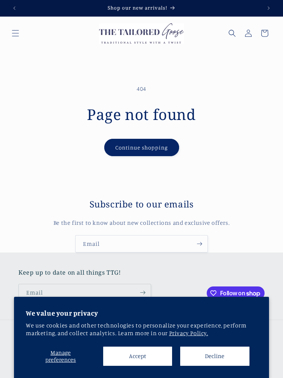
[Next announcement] (269, 8)
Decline (214, 356)
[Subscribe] (199, 243)
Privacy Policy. (188, 333)
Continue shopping (141, 147)
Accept (137, 356)
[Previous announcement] (14, 8)
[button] (15, 33)
